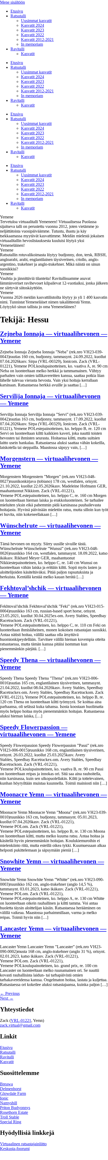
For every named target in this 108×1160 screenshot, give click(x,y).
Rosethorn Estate (14, 1112)
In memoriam (32, 44)
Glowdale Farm (13, 1093)
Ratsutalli (18, 16)
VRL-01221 (21, 1020)
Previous (10, 993)
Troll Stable (9, 1117)
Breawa (6, 1084)
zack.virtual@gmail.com (20, 1025)
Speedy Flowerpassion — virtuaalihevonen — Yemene (38, 731)
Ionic (4, 1098)
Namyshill (8, 1103)
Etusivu (16, 11)
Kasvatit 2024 (32, 25)
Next (6, 998)
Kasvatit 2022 (32, 35)
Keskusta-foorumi (15, 1148)
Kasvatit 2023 (32, 30)
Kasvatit (28, 53)
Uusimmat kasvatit (36, 20)
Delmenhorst (10, 1088)
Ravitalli (17, 49)
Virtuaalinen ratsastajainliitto (23, 1144)
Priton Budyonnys (15, 1107)
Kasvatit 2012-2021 (37, 39)
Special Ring (10, 1122)
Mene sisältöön (12, 2)
